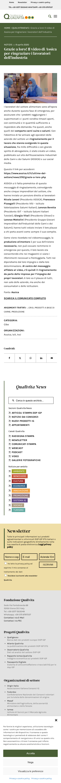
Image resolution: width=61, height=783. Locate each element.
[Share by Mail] (52, 358)
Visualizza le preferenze (30, 771)
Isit (14, 334)
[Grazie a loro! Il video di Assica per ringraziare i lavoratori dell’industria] (30, 88)
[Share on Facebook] (9, 358)
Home (11, 2)
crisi (31, 307)
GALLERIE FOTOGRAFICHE (26, 460)
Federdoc (11, 692)
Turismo (18, 509)
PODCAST (17, 452)
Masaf (10, 701)
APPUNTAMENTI (21, 425)
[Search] (48, 16)
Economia (19, 485)
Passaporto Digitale (16, 662)
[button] (56, 720)
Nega (30, 762)
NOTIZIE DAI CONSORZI (25, 416)
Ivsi (19, 334)
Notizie (8, 44)
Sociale (17, 505)
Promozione (20, 495)
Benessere (19, 476)
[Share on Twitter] (20, 358)
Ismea (10, 709)
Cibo (6, 324)
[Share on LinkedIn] (41, 358)
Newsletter (22, 2)
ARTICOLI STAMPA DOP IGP (27, 412)
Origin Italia (13, 686)
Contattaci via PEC (13, 620)
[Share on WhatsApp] (30, 358)
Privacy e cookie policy (19, 778)
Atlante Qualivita (15, 643)
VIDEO (15, 456)
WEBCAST (17, 448)
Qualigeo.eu (12, 637)
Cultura (18, 481)
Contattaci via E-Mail (14, 617)
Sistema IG (19, 500)
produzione (18, 311)
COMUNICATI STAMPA (24, 444)
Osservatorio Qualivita (18, 649)
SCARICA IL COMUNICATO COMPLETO (25, 298)
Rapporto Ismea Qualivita (19, 656)
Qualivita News (31, 387)
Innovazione (20, 490)
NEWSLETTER (19, 440)
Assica (7, 334)
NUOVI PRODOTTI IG (23, 420)
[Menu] (55, 16)
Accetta (31, 753)
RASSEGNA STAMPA (23, 436)
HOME (7, 28)
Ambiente (19, 471)
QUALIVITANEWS (20, 28)
